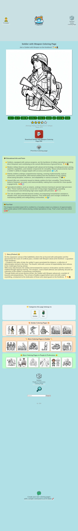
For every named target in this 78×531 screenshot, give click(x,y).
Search (48, 395)
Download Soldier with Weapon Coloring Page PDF (39, 140)
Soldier (35, 316)
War (43, 316)
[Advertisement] (39, 233)
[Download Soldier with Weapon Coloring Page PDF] (39, 134)
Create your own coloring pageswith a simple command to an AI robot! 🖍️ (39, 498)
